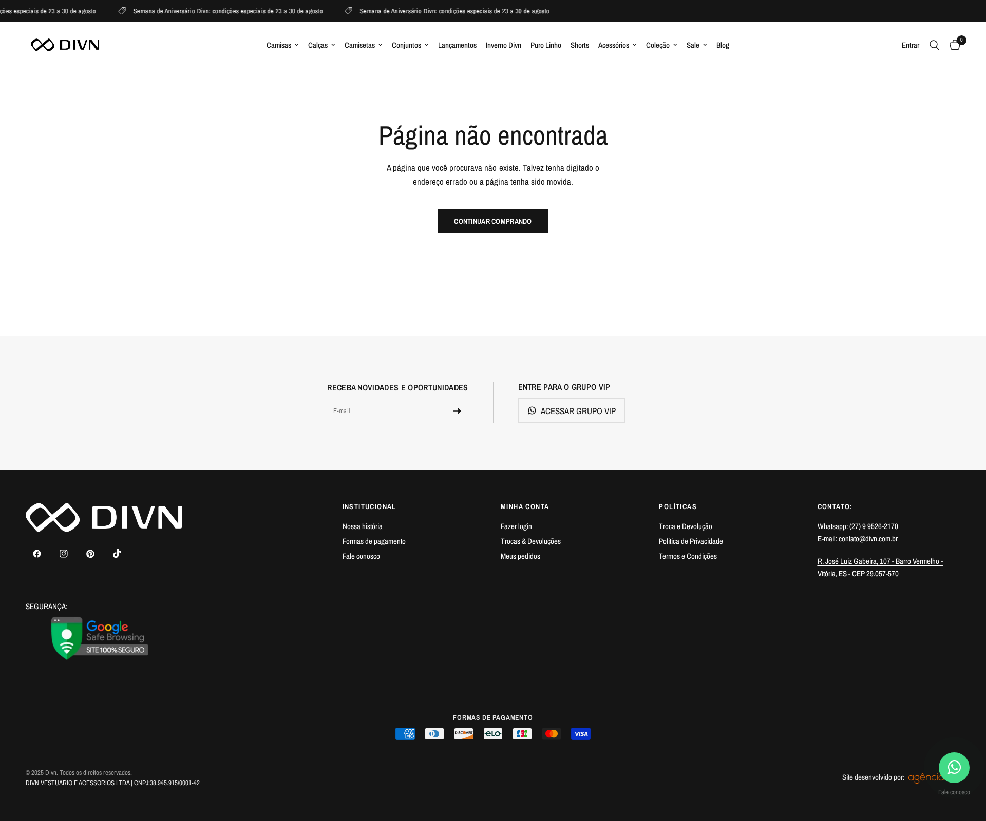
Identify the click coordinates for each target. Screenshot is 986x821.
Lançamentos (457, 45)
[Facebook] (37, 553)
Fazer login (516, 526)
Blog (722, 45)
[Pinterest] (90, 553)
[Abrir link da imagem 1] (100, 638)
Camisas (279, 45)
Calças (318, 45)
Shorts (580, 45)
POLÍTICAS (678, 506)
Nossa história (363, 526)
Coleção (658, 45)
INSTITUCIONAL (369, 506)
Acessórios (613, 45)
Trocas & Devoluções (531, 541)
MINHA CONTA (525, 506)
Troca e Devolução (685, 526)
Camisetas (360, 45)
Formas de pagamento (374, 541)
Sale (693, 45)
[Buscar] (934, 45)
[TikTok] (117, 553)
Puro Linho (545, 45)
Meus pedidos (520, 556)
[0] (952, 45)
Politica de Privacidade (691, 541)
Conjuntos (406, 45)
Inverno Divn (503, 45)
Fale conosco (361, 556)
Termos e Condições (688, 556)
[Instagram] (63, 553)
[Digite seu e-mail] (457, 411)
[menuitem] (283, 45)
